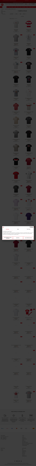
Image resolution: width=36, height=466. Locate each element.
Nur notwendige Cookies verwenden (7, 238)
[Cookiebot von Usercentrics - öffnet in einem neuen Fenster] (30, 227)
